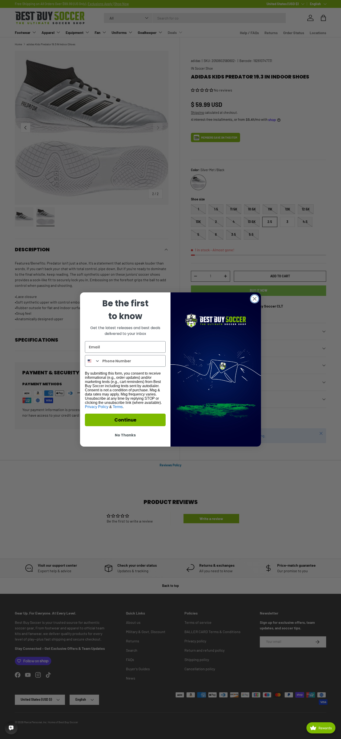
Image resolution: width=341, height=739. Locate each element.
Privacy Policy (96, 407)
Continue (125, 420)
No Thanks (125, 435)
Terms (118, 407)
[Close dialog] (255, 299)
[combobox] (92, 360)
